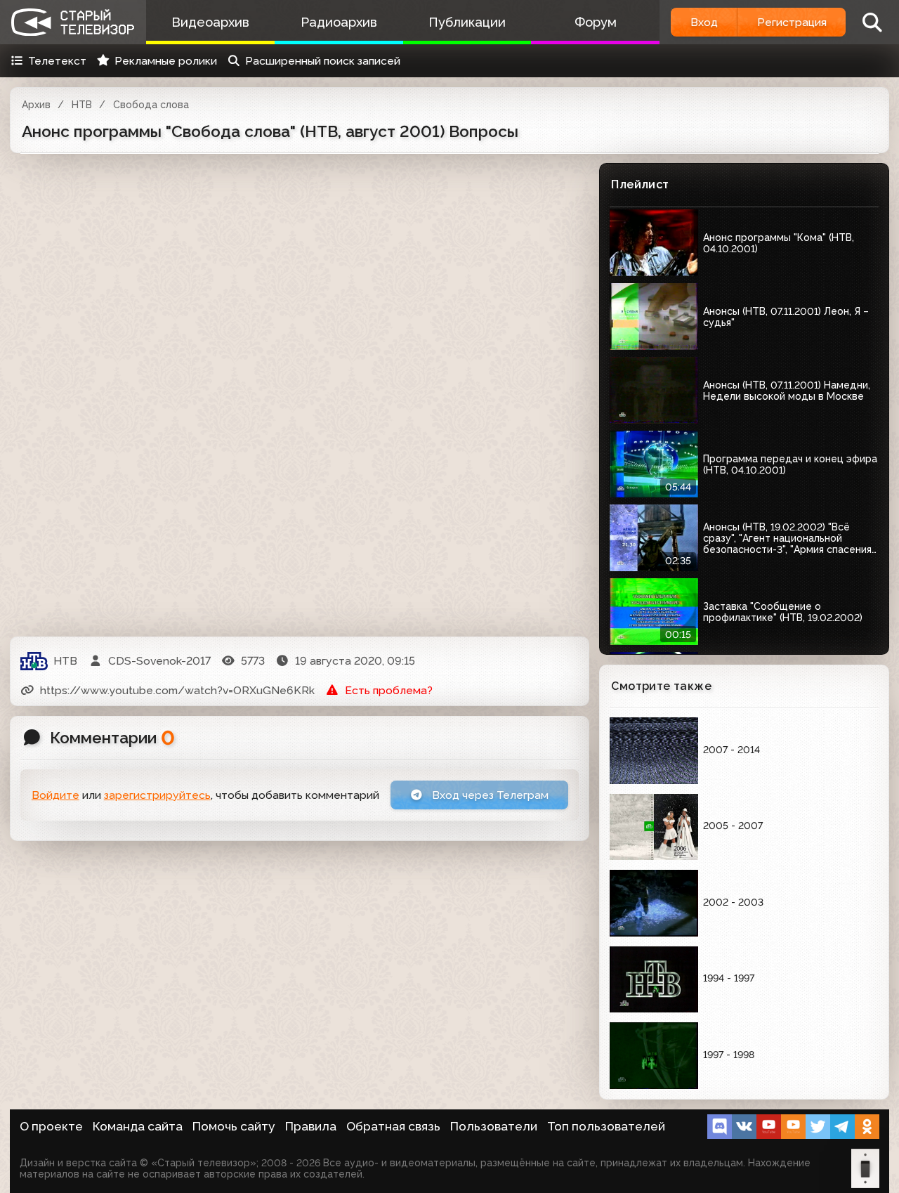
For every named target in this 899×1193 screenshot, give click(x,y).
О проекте (51, 1126)
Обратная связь (393, 1126)
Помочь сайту (233, 1126)
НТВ (82, 104)
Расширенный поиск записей (322, 60)
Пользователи (493, 1126)
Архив (36, 104)
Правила (310, 1126)
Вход (704, 22)
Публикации (467, 22)
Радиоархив (339, 22)
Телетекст (57, 60)
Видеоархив (210, 22)
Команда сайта (138, 1126)
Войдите (55, 795)
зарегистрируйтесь (157, 795)
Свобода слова (151, 104)
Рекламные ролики (165, 60)
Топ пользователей (606, 1126)
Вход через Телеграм (489, 795)
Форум (596, 22)
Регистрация (792, 22)
